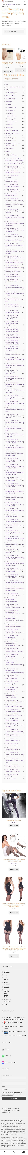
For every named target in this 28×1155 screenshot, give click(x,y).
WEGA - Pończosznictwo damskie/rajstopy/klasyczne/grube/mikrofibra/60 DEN (15, 491)
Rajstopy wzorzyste (12, 122)
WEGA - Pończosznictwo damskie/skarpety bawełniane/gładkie (12, 656)
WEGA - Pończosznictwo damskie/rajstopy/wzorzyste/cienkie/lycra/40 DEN (15, 550)
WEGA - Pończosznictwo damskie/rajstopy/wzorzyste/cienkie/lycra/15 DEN (15, 532)
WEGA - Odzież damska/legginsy (14, 163)
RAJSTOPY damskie (12, 93)
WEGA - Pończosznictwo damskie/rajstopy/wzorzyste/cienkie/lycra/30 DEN (15, 544)
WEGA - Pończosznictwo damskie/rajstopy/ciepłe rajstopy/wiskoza (12, 348)
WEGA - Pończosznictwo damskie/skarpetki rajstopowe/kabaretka (12, 599)
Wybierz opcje (7, 71)
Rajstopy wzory (9, 148)
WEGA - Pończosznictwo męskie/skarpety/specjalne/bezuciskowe (15, 760)
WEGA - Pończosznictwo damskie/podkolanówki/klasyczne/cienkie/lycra (15, 210)
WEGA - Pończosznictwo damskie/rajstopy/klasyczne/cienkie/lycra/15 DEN (15, 371)
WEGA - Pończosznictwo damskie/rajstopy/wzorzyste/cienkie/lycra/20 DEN (15, 538)
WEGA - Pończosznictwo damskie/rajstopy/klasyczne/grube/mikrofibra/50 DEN (15, 485)
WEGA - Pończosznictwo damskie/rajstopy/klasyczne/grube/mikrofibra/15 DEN (15, 453)
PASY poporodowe (10, 95)
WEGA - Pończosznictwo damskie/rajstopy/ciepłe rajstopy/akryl (12, 316)
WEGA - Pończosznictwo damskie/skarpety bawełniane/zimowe (12, 695)
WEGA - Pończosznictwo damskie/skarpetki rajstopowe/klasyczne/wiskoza (13, 631)
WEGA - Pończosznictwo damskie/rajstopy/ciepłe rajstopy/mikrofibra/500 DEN (13, 342)
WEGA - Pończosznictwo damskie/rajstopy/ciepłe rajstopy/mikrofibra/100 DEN (13, 329)
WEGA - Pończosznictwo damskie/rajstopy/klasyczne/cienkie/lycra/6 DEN (15, 403)
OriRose (8, 90)
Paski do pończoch (12, 107)
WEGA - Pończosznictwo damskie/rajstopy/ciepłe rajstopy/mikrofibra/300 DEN (13, 335)
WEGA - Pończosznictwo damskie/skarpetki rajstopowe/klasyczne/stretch (13, 624)
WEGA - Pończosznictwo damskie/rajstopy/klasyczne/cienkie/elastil (15, 359)
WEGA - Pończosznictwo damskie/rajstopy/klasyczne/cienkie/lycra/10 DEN (15, 365)
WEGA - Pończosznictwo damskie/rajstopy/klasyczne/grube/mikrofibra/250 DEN (15, 472)
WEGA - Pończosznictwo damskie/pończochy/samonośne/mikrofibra (15, 293)
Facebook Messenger (11, 1062)
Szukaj (14, 1152)
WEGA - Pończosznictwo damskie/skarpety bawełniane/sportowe (12, 676)
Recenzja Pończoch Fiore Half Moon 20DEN (15, 1036)
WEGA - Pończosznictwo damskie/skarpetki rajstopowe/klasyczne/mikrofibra (14, 618)
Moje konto (6, 972)
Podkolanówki (11, 110)
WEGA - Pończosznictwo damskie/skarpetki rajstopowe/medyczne (12, 637)
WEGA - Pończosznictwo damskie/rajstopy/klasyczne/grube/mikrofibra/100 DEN (15, 441)
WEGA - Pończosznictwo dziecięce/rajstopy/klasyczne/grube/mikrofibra (15, 724)
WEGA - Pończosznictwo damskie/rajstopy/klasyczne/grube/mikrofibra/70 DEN (15, 497)
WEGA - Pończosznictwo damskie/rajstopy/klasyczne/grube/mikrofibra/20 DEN (15, 459)
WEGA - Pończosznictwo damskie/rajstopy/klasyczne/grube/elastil (15, 428)
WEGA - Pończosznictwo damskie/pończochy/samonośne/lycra (15, 287)
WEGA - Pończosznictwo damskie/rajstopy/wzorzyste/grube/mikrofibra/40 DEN (15, 569)
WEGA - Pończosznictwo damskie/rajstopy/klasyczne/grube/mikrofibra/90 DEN (15, 510)
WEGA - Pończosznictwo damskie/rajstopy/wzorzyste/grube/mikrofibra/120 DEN (15, 557)
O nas (5, 975)
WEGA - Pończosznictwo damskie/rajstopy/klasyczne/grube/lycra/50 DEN (15, 434)
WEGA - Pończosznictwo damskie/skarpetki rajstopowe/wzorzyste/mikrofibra (14, 649)
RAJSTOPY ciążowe (10, 138)
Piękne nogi (9, 101)
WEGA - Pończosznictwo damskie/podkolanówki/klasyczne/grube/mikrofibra (15, 229)
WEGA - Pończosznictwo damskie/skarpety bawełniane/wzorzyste (12, 689)
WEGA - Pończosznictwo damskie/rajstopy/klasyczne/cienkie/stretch (15, 422)
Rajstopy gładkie (11, 119)
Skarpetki (9, 124)
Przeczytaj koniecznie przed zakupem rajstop (6, 993)
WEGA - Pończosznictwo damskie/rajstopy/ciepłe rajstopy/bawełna (12, 323)
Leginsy (9, 104)
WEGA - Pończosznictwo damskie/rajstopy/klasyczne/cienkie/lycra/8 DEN (15, 409)
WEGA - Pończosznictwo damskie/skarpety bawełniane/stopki (12, 683)
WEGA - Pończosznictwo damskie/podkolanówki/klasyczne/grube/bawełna (15, 223)
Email (7, 1049)
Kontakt (6, 1004)
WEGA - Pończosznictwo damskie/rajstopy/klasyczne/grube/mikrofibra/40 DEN (15, 478)
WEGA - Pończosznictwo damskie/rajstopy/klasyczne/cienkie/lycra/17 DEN (15, 378)
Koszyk (21, 1151)
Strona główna (11, 4)
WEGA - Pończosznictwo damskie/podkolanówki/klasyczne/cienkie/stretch (15, 217)
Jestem (3, 1086)
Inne (7, 84)
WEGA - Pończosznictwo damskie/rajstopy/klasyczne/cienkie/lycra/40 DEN (15, 397)
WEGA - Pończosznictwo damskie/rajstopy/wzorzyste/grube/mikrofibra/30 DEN (15, 563)
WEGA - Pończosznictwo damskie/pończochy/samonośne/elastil (15, 280)
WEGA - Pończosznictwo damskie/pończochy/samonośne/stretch (15, 299)
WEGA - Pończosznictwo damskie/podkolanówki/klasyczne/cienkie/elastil (15, 204)
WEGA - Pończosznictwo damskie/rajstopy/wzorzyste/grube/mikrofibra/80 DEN (15, 588)
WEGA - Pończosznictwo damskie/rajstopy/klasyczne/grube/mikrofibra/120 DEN (15, 447)
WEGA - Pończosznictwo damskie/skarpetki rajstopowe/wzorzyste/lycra (13, 643)
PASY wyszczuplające (11, 98)
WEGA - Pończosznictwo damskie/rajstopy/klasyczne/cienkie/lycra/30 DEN (15, 390)
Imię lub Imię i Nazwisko (7, 1075)
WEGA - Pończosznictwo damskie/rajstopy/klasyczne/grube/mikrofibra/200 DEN (15, 466)
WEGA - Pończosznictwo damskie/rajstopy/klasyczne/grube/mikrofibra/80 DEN (15, 504)
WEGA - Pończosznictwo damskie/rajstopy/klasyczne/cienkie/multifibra (15, 415)
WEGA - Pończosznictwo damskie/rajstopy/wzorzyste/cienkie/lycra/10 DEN (15, 525)
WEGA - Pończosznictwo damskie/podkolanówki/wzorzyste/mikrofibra (15, 251)
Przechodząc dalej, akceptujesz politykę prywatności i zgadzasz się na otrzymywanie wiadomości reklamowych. (12, 1094)
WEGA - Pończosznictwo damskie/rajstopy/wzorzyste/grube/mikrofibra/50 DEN (15, 576)
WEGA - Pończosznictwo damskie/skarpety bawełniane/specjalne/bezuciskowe (15, 670)
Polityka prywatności (7, 1110)
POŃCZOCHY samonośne (12, 130)
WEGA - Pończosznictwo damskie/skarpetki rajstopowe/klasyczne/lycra (13, 612)
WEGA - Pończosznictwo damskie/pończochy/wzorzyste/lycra (15, 306)
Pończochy (10, 113)
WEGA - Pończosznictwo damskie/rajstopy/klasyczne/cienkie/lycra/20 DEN (15, 384)
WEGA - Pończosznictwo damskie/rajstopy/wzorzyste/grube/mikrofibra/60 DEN (15, 582)
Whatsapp (8, 1055)
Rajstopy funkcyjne (12, 116)
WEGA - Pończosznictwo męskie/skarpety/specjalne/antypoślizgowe (15, 754)
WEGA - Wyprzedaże (11, 779)
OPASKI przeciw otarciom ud (13, 87)
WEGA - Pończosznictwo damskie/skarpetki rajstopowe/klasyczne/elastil (13, 605)
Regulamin (6, 987)
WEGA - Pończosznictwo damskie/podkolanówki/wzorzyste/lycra (15, 245)
